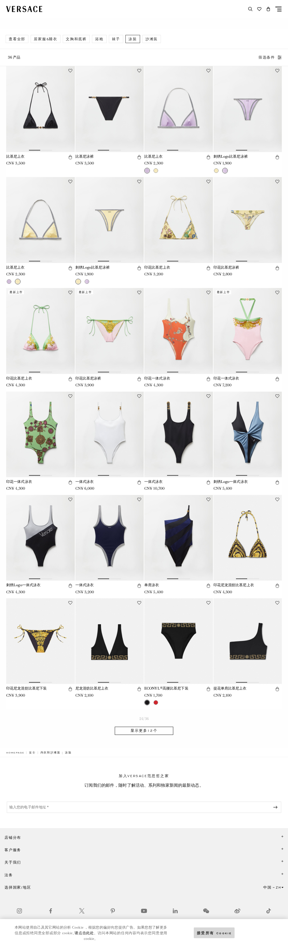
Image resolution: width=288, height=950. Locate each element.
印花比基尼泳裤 (226, 267)
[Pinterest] (112, 910)
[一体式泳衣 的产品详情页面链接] (109, 434)
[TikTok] (268, 910)
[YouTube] (144, 910)
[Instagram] (19, 910)
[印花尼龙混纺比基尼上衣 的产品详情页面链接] (247, 538)
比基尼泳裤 (84, 156)
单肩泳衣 (151, 585)
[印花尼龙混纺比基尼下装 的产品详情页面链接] (40, 641)
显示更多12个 (144, 731)
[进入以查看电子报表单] (276, 807)
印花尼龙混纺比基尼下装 (26, 688)
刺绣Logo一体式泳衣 (230, 481)
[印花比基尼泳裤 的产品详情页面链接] (247, 220)
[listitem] (17, 39)
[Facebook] (50, 910)
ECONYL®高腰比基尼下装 (166, 688)
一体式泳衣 (84, 481)
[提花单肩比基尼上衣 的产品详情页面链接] (247, 641)
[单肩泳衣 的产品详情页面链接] (178, 538)
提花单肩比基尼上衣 (230, 688)
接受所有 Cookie (214, 933)
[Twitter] (81, 910)
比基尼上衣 (15, 156)
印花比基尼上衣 (157, 267)
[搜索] (250, 9)
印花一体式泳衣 (157, 378)
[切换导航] (278, 9)
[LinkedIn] (175, 910)
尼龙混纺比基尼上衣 (92, 688)
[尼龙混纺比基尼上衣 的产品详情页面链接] (109, 641)
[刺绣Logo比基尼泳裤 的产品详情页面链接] (247, 109)
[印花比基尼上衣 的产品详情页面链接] (178, 220)
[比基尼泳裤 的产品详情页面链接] (109, 109)
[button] (268, 9)
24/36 (144, 718)
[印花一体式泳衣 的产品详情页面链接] (178, 331)
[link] (15, 752)
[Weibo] (237, 910)
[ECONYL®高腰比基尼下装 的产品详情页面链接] (178, 641)
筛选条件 (266, 57)
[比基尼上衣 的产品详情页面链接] (40, 109)
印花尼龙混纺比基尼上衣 (233, 585)
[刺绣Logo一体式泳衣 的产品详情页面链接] (247, 434)
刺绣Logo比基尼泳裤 (230, 156)
